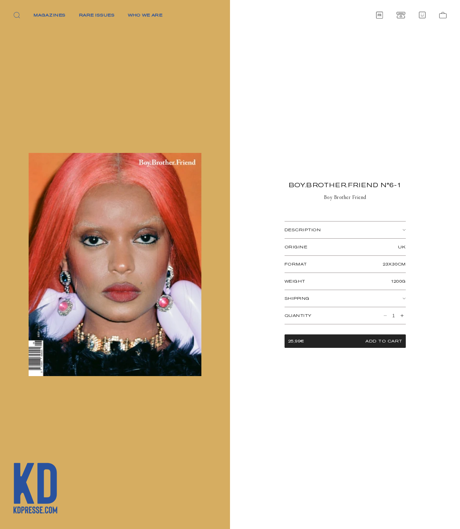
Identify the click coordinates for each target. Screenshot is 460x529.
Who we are (145, 14)
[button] (16, 15)
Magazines (50, 14)
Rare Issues (97, 14)
